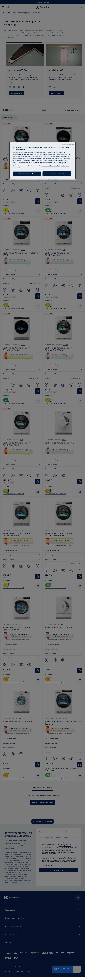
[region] (42, 161)
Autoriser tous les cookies (56, 174)
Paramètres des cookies (27, 174)
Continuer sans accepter (67, 144)
